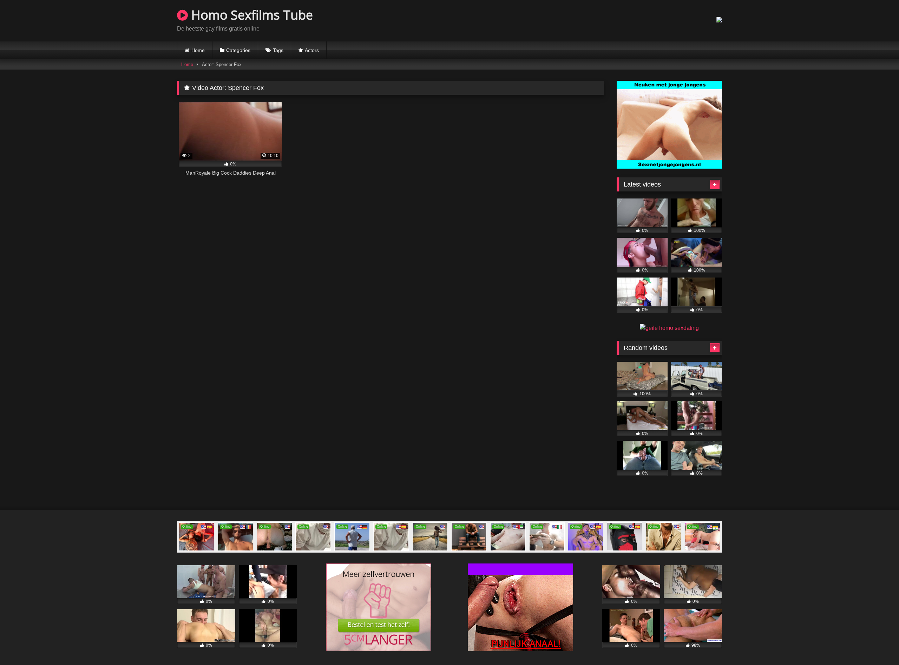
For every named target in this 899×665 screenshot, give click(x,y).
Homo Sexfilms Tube (250, 15)
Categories (238, 50)
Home (198, 50)
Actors (312, 50)
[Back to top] (877, 644)
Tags (278, 50)
